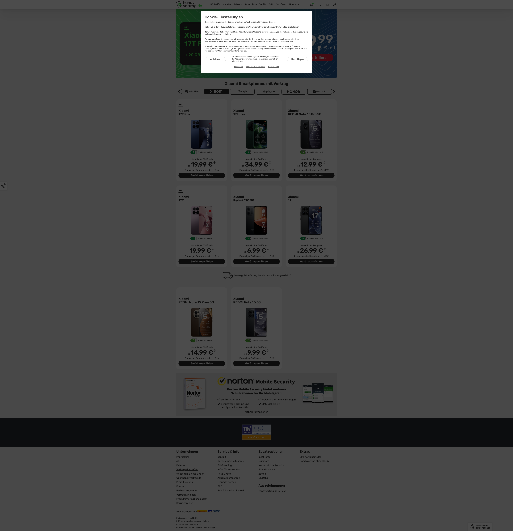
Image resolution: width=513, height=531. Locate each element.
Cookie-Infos (273, 67)
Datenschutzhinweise (255, 67)
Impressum (238, 67)
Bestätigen (297, 59)
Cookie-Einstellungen (224, 17)
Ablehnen (215, 59)
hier (255, 59)
